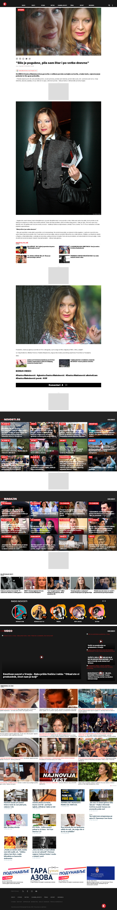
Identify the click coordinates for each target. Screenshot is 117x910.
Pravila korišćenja (56, 901)
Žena (72, 5)
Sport (82, 5)
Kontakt (19, 901)
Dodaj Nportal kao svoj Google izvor (28, 70)
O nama (13, 901)
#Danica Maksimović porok (29, 378)
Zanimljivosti (62, 5)
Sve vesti (111, 419)
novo (23, 5)
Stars (43, 5)
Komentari (56, 385)
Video (8, 630)
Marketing (34, 901)
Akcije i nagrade (44, 901)
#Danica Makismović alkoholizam (82, 375)
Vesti (33, 5)
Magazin (10, 498)
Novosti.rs (12, 419)
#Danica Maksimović (26, 375)
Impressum (26, 901)
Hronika (91, 5)
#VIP (45, 378)
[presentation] (103, 601)
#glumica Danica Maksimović (51, 375)
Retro (53, 5)
